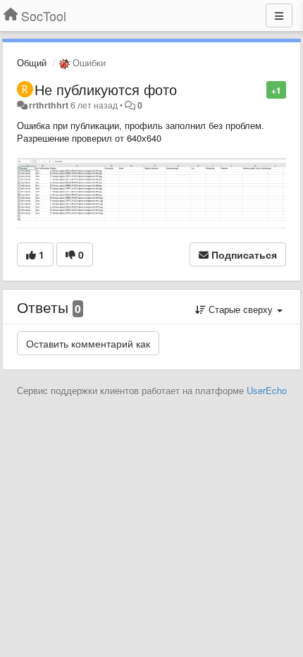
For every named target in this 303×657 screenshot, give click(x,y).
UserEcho (267, 390)
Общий (32, 62)
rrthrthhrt (48, 105)
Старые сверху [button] (241, 309)
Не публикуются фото (106, 89)
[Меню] (279, 15)
